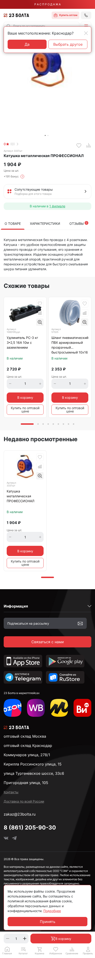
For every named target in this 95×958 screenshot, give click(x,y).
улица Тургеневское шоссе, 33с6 (34, 773)
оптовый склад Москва (25, 736)
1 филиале (57, 206)
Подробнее (52, 911)
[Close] (86, 33)
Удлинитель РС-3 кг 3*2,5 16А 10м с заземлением (22, 342)
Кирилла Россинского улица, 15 (33, 764)
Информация (16, 606)
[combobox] (41, 26)
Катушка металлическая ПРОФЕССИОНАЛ (20, 496)
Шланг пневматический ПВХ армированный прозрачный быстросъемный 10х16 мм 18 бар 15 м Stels (69, 345)
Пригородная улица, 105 (26, 782)
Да (27, 44)
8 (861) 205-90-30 (30, 827)
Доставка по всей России (24, 801)
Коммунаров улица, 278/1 (27, 754)
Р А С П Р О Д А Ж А (47, 4)
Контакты (11, 792)
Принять (47, 921)
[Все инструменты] (82, 708)
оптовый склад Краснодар (28, 745)
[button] (86, 26)
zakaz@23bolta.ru (20, 814)
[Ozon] (12, 708)
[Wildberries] (36, 708)
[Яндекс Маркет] (59, 708)
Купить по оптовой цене (25, 409)
